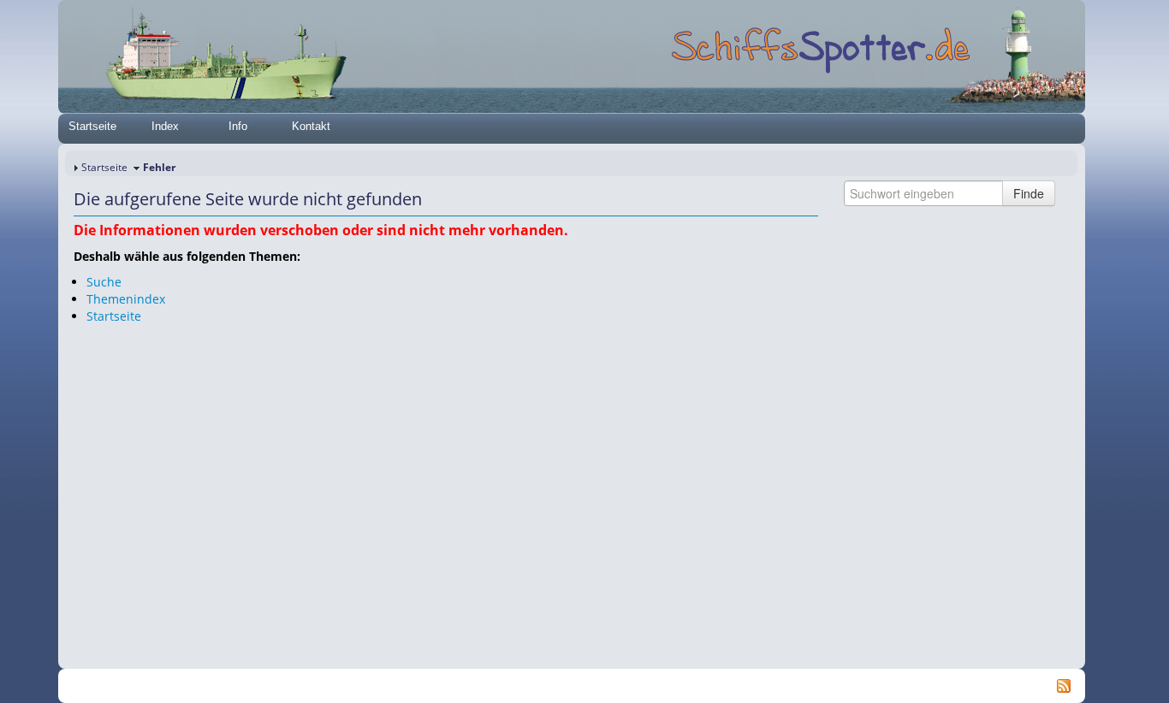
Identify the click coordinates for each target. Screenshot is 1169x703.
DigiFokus (691, 686)
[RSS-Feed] (1063, 684)
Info (237, 126)
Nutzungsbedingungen (493, 686)
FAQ (568, 686)
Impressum (330, 686)
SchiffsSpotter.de (251, 686)
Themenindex (125, 299)
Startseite (92, 126)
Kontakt (311, 126)
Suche (104, 282)
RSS (734, 686)
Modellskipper (622, 686)
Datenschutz (398, 686)
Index (165, 126)
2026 (195, 686)
